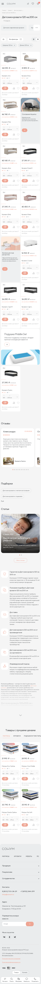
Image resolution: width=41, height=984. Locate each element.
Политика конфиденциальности (11, 962)
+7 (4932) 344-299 (27, 891)
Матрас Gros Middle (28, 766)
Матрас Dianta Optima (9, 812)
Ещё (2, 501)
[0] (38, 4)
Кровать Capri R (7, 307)
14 (28, 217)
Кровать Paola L (7, 390)
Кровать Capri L (27, 307)
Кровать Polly (6, 122)
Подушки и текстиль (32, 736)
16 (9, 814)
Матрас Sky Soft (27, 812)
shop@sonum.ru (8, 894)
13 (9, 768)
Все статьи (20, 560)
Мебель (29, 856)
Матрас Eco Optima (8, 766)
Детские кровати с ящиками (12, 496)
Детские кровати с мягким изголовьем (16, 490)
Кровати (16, 736)
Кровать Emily (6, 214)
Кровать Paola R (27, 168)
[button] (14, 469)
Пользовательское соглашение (11, 958)
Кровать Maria (26, 214)
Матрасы (6, 736)
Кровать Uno (6, 76)
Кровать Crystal (27, 260)
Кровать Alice (6, 168)
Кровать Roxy (26, 76)
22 (9, 78)
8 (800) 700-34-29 (9, 891)
